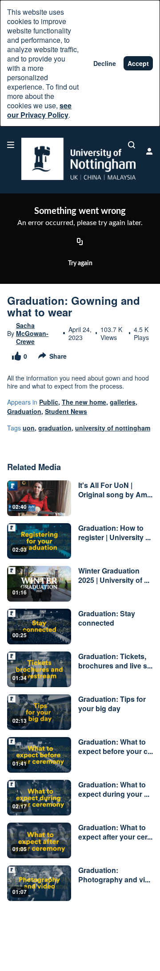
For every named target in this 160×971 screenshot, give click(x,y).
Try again (80, 263)
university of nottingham (112, 427)
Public (48, 401)
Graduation (24, 411)
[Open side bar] (11, 145)
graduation (55, 427)
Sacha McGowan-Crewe (32, 333)
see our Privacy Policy (39, 110)
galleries (123, 401)
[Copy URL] (80, 242)
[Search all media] (131, 145)
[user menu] (149, 151)
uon (29, 427)
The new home (84, 401)
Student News (66, 411)
